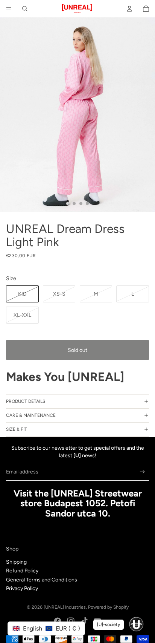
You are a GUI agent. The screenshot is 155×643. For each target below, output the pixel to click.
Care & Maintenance (31, 415)
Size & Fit (16, 429)
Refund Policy (22, 570)
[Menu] (8, 8)
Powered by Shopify (108, 607)
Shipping (16, 562)
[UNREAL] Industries (65, 607)
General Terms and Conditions (41, 580)
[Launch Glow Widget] (136, 624)
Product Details (25, 401)
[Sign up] (142, 471)
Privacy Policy (22, 588)
